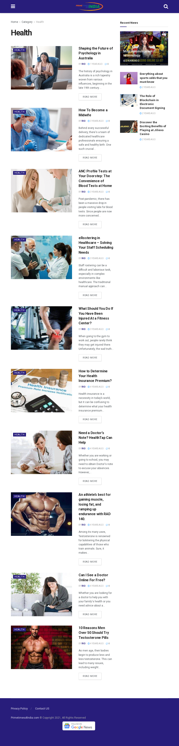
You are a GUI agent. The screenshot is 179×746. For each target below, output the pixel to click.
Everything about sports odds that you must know (153, 77)
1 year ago (96, 64)
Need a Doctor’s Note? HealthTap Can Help (95, 438)
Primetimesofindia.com (25, 717)
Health (40, 21)
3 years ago (97, 121)
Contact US (42, 708)
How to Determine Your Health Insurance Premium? (95, 376)
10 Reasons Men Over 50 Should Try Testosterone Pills (94, 633)
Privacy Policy (19, 708)
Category (27, 21)
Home (14, 21)
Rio (84, 64)
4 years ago (97, 387)
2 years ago (132, 61)
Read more (90, 96)
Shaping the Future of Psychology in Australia (96, 53)
